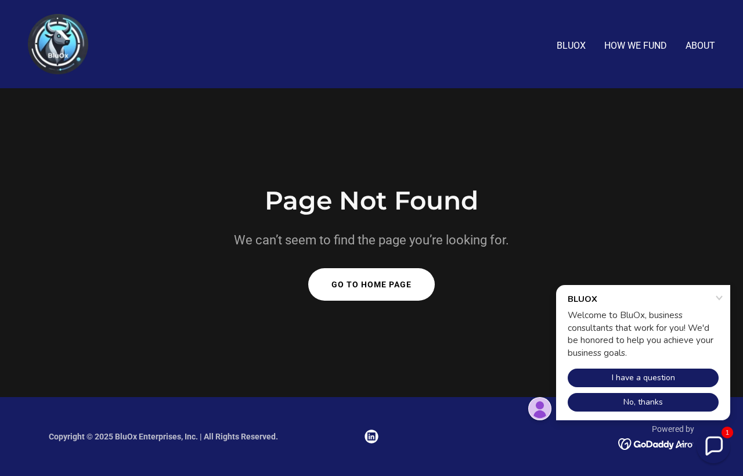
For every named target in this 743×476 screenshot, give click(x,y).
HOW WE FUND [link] (635, 45)
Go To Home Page (371, 284)
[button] (713, 446)
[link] (58, 43)
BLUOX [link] (571, 45)
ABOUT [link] (700, 45)
